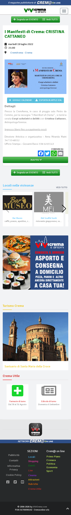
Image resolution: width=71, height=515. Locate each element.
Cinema (32, 475)
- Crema (21, 52)
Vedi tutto (61, 187)
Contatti (13, 460)
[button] (64, 209)
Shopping (33, 461)
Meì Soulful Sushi (49, 218)
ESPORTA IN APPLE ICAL (50, 100)
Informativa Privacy (13, 467)
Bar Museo (17, 218)
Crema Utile (34, 488)
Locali (31, 456)
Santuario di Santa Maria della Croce (27, 366)
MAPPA (34, 159)
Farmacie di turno (17, 401)
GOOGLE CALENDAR (22, 100)
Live (30, 470)
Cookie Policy (13, 475)
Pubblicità (13, 455)
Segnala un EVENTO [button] (27, 19)
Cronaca (51, 460)
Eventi (31, 465)
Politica (50, 463)
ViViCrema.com (40, 506)
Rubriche (33, 484)
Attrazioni (33, 479)
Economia (51, 467)
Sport (49, 471)
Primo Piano (53, 456)
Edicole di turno (48, 401)
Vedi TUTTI (51, 19)
